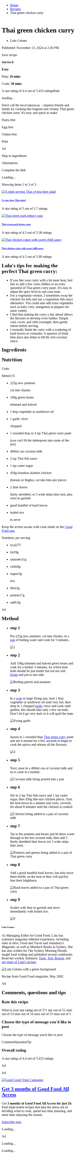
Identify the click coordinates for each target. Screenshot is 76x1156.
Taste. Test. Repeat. (52, 958)
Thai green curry (55, 737)
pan (12, 640)
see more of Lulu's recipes (19, 962)
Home (14, 5)
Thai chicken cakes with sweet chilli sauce (22, 248)
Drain (14, 675)
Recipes (15, 9)
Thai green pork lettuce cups (16, 224)
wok (19, 698)
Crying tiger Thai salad (14, 200)
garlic (39, 706)
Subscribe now (12, 1122)
